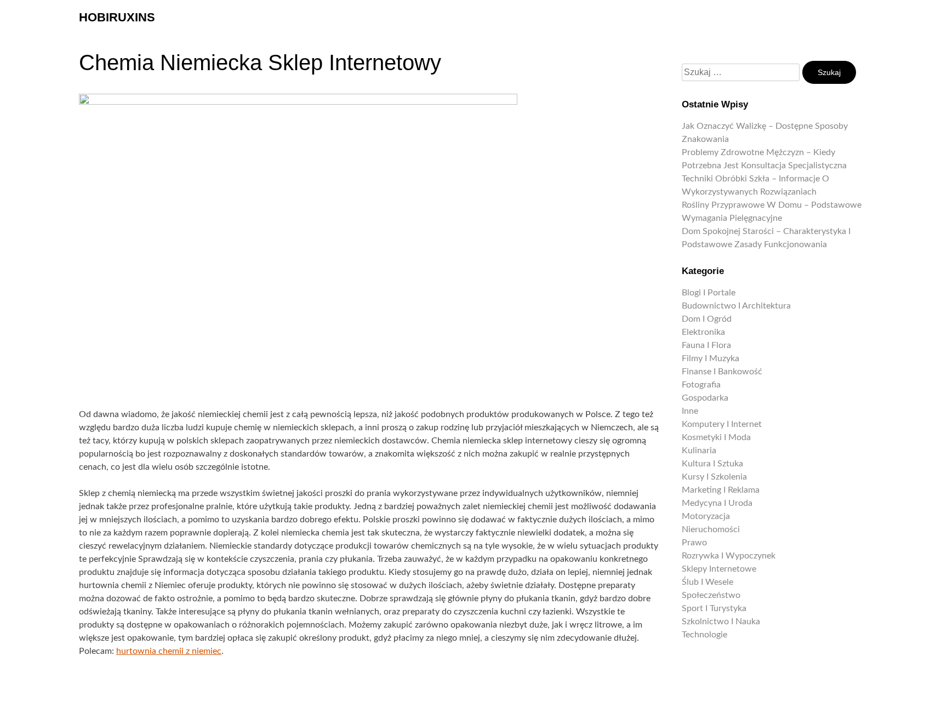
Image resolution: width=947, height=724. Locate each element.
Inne (690, 411)
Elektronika (703, 332)
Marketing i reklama (721, 490)
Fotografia (701, 384)
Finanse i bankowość (722, 371)
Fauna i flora (706, 345)
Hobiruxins (117, 17)
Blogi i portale (708, 292)
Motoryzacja (706, 516)
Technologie (704, 634)
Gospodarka (705, 398)
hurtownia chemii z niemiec (168, 651)
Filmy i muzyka (710, 358)
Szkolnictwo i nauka (721, 621)
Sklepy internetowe (719, 569)
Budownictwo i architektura (736, 305)
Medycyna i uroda (717, 503)
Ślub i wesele (707, 582)
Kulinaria (699, 450)
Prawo (694, 542)
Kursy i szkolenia (714, 476)
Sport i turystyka (714, 608)
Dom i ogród (707, 319)
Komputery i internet (722, 424)
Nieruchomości (711, 529)
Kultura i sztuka (712, 463)
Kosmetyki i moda (716, 437)
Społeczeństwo (711, 595)
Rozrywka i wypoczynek (728, 555)
